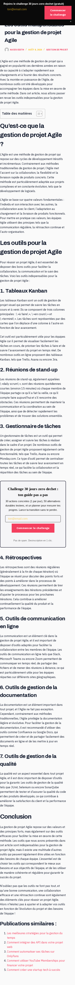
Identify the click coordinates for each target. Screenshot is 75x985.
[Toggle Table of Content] (38, 114)
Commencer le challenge (33, 528)
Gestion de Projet (57, 49)
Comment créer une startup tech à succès (33, 969)
